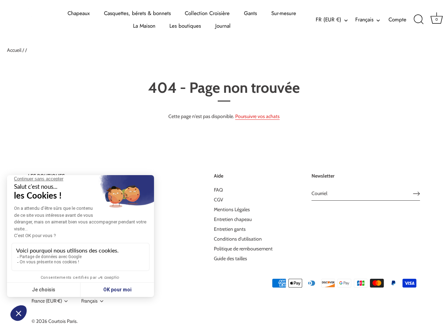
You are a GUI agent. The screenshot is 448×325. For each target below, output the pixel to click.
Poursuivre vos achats (257, 116)
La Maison (144, 26)
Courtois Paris (62, 321)
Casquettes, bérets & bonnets (137, 13)
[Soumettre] (416, 193)
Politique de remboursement (243, 249)
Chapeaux (79, 13)
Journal (223, 26)
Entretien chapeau (233, 219)
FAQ (218, 190)
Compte (397, 19)
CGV (218, 199)
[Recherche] (418, 19)
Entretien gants (230, 229)
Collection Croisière (207, 13)
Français (364, 19)
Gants (250, 13)
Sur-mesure (283, 13)
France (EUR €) (46, 301)
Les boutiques (185, 26)
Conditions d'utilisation (238, 239)
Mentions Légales (232, 209)
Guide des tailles (230, 258)
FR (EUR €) (328, 19)
